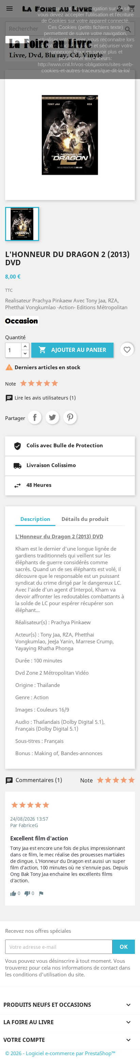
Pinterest (70, 417)
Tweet (52, 417)
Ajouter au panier (72, 350)
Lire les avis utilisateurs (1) (44, 397)
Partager (34, 417)
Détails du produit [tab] (85, 518)
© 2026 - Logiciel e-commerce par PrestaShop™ (60, 1053)
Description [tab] (35, 518)
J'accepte (17, 39)
